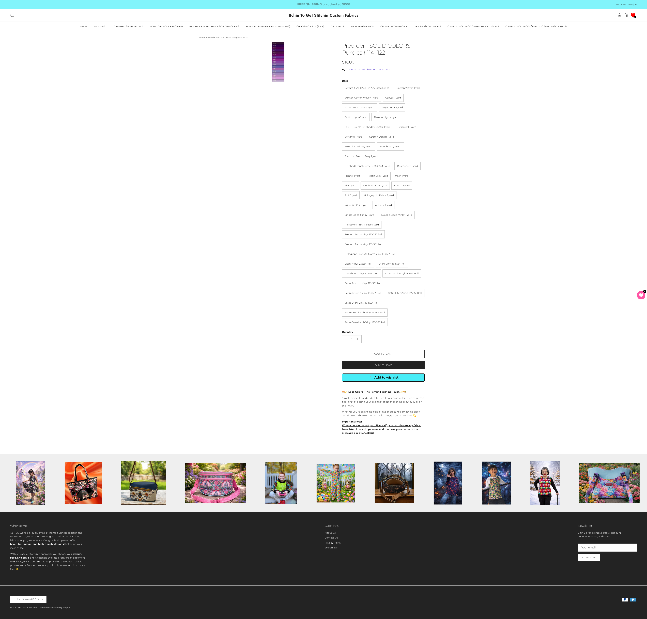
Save (347, 297)
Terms (354, 326)
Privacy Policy (344, 326)
